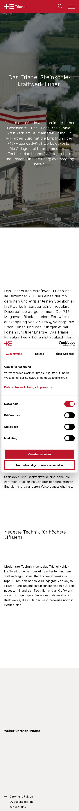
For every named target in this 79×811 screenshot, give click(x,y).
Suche (59, 6)
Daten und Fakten (21, 796)
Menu (69, 7)
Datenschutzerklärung (19, 387)
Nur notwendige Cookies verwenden (39, 465)
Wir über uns (18, 806)
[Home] (15, 6)
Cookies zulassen (39, 454)
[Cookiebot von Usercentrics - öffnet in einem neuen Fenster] (59, 343)
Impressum (44, 387)
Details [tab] (39, 353)
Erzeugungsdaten (21, 801)
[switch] (69, 415)
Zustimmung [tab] (14, 353)
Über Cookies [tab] (65, 353)
